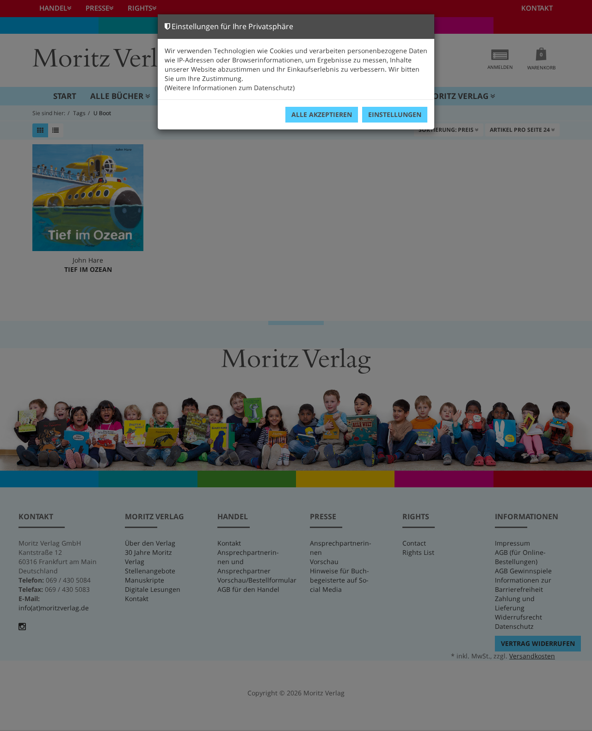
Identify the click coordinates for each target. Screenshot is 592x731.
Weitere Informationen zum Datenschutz (229, 87)
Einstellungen (394, 114)
